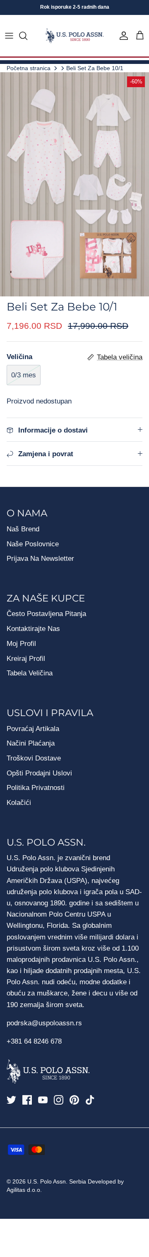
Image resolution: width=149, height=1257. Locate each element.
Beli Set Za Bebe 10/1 (94, 67)
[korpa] (140, 36)
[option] (74, 184)
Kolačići (19, 803)
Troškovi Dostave (34, 758)
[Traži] (27, 36)
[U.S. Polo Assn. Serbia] (74, 36)
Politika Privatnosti (36, 788)
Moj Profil (21, 644)
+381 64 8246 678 (34, 1041)
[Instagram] (58, 1100)
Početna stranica (28, 67)
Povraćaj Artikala (33, 729)
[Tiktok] (90, 1100)
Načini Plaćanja (31, 743)
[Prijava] (122, 36)
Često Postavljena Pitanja (46, 614)
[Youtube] (43, 1100)
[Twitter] (11, 1100)
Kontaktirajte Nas (33, 629)
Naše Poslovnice (33, 544)
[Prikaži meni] (9, 36)
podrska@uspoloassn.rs (44, 1023)
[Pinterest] (74, 1100)
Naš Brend (23, 529)
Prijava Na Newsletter (40, 558)
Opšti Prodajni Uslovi (39, 773)
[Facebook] (27, 1100)
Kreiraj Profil (26, 659)
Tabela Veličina (30, 673)
